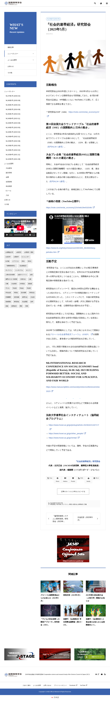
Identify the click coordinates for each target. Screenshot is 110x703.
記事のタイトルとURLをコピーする (73, 491)
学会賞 (29, 288)
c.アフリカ (15, 261)
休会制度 (9, 186)
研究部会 (53, 504)
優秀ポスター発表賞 (11, 279)
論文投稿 (9, 172)
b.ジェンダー (25, 257)
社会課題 (24, 301)
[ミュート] (30, 235)
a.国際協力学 (9, 252)
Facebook (72, 685)
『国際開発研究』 (11, 265)
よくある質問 (12, 60)
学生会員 (8, 292)
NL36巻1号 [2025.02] (13, 105)
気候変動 (8, 301)
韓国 (70, 504)
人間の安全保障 (10, 274)
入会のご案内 (26, 685)
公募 (30, 279)
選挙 (21, 306)
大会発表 (14, 283)
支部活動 (16, 297)
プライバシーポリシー (60, 685)
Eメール (8, 191)
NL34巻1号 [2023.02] (13, 132)
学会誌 (22, 288)
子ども (7, 288)
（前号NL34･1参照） (55, 147)
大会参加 (9, 168)
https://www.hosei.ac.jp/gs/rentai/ (63, 438)
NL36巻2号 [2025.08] (13, 100)
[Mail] (101, 674)
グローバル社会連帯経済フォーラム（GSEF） (70, 334)
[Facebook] (97, 674)
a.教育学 (18, 252)
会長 (31, 274)
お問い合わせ (47, 685)
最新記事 (11, 47)
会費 (7, 177)
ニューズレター (13, 53)
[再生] (7, 235)
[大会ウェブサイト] (55, 659)
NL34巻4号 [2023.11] (13, 118)
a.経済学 (8, 257)
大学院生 (22, 283)
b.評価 (7, 261)
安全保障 (23, 292)
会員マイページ (22, 274)
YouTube (58, 504)
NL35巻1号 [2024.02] (13, 114)
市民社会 (31, 292)
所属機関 (8, 297)
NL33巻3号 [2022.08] (13, 141)
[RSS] (105, 674)
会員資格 (9, 182)
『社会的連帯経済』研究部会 (87, 461)
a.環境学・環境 (28, 252)
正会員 (32, 297)
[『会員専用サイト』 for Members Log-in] (90, 659)
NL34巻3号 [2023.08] (13, 123)
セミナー (28, 270)
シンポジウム (19, 270)
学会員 (15, 288)
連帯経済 (80, 504)
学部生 (16, 292)
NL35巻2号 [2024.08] (13, 109)
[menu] (101, 3)
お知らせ (11, 66)
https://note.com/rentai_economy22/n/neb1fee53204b (69, 207)
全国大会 (75, 504)
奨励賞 (30, 283)
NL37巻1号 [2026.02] (13, 96)
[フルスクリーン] (34, 235)
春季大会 (24, 297)
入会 (7, 195)
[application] (20, 228)
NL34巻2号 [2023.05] (53, 19)
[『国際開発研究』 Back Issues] (20, 659)
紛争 (32, 301)
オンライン (65, 504)
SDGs (29, 261)
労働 (85, 504)
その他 (10, 73)
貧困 (7, 306)
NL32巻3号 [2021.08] (13, 159)
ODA (23, 261)
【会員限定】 (23, 265)
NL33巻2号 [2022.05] (13, 145)
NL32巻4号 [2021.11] (13, 154)
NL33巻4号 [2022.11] (13, 136)
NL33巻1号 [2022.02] (13, 150)
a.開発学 (16, 257)
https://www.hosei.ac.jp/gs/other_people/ (66, 433)
